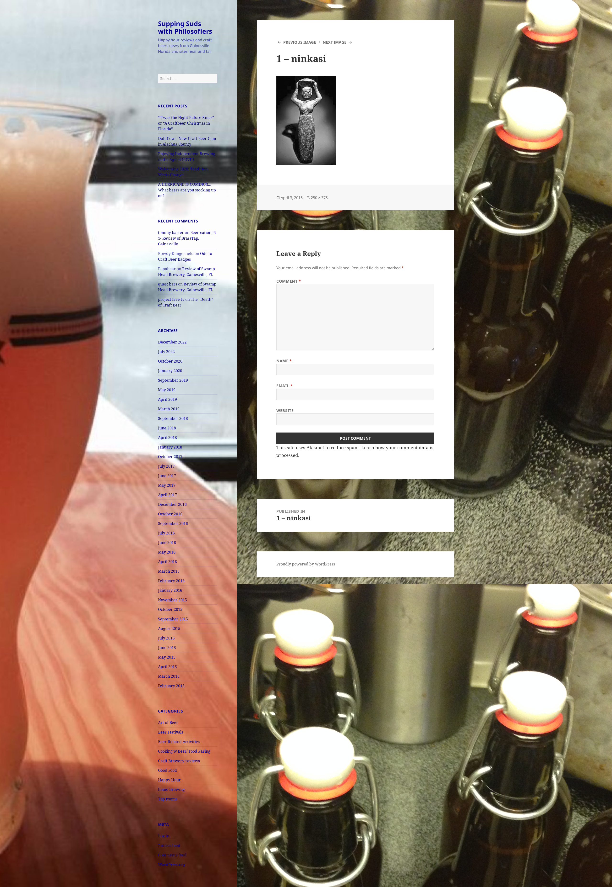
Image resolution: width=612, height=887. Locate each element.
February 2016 (171, 580)
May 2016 (166, 552)
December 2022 (172, 342)
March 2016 (169, 571)
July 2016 (166, 533)
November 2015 (172, 599)
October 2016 (170, 514)
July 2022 (166, 351)
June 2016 (167, 542)
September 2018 (173, 418)
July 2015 (166, 638)
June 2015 (167, 647)
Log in (163, 836)
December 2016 (172, 504)
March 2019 (169, 409)
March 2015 (169, 676)
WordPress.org (171, 864)
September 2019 (173, 380)
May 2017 (166, 485)
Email (284, 385)
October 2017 (170, 456)
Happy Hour (169, 779)
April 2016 (167, 561)
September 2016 (173, 523)
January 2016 (170, 590)
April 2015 (167, 666)
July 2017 (166, 466)
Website (285, 410)
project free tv (171, 299)
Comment (288, 281)
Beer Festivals (170, 732)
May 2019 (166, 389)
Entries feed (169, 845)
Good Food (167, 770)
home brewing (171, 789)
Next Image (334, 42)
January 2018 (170, 447)
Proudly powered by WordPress (305, 564)
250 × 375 (319, 197)
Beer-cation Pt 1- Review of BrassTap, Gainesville (187, 238)
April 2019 (167, 399)
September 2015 (173, 619)
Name (284, 361)
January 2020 (170, 370)
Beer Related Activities (179, 741)
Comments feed (172, 855)
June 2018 (167, 428)
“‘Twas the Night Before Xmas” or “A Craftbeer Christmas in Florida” (186, 123)
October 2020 (170, 361)
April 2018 (167, 437)
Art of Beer (168, 722)
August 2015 (169, 628)
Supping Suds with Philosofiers (185, 27)
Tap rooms (167, 799)
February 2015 (171, 685)
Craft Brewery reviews (179, 760)
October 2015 (170, 609)
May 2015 (166, 657)
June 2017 (167, 475)
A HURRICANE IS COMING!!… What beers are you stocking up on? (187, 190)
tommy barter (171, 232)
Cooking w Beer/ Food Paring (184, 751)
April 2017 (167, 494)
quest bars (167, 284)
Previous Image (299, 42)
